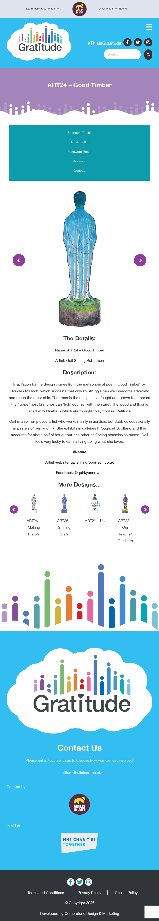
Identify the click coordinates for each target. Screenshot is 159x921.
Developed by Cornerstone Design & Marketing (79, 913)
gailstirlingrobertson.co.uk (92, 462)
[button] (148, 54)
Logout (79, 170)
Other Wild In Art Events (113, 8)
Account (79, 161)
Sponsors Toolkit (79, 132)
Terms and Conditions (46, 892)
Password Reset (79, 151)
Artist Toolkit (80, 142)
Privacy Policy (89, 892)
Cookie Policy (126, 892)
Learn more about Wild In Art (43, 8)
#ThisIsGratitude (104, 43)
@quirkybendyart (89, 472)
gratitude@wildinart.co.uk (79, 772)
